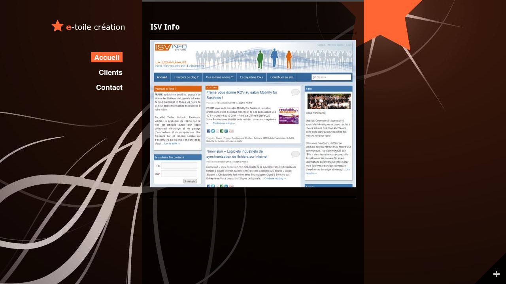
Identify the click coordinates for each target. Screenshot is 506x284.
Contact (109, 87)
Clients (111, 72)
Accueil (106, 57)
